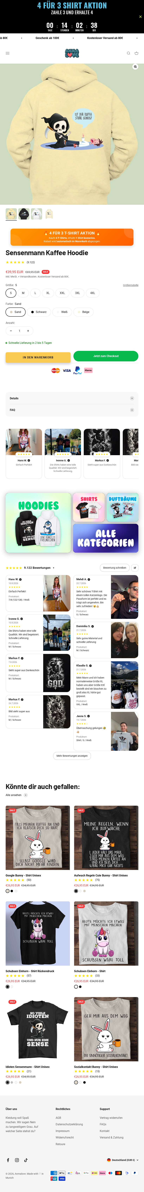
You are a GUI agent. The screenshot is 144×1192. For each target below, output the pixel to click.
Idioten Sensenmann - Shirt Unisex (28, 1067)
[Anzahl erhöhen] (28, 331)
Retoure (60, 1144)
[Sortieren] (134, 567)
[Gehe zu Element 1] (11, 214)
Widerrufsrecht (65, 1137)
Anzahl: (10, 323)
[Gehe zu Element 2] (24, 214)
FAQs (103, 1124)
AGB (58, 1117)
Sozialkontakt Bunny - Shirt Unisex (96, 1067)
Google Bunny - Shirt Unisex (23, 875)
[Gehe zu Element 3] (36, 214)
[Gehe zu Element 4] (49, 214)
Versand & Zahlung (111, 1137)
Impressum (63, 1131)
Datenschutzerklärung (69, 1124)
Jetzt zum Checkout (106, 356)
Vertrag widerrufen (111, 1117)
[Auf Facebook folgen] (8, 1160)
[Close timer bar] (140, 16)
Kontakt (104, 1131)
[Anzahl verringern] (11, 331)
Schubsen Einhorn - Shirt (89, 971)
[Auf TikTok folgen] (26, 1160)
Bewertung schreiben (114, 567)
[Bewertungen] (24, 442)
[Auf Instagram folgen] (17, 1160)
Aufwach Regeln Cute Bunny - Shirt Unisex (101, 875)
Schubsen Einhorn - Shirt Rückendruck (30, 971)
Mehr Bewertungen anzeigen (72, 755)
